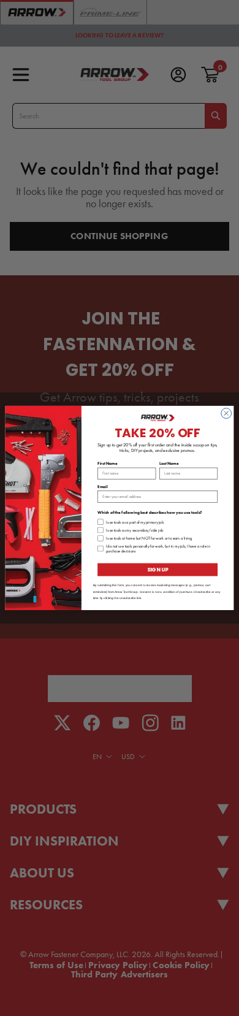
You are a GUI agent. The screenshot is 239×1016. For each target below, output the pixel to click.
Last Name (169, 463)
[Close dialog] (226, 413)
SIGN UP (158, 569)
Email (102, 486)
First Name (107, 463)
